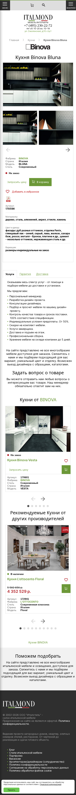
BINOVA (23, 158)
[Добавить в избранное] (66, 460)
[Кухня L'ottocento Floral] (38, 548)
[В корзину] (66, 469)
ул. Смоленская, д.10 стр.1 (38, 31)
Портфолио (15, 755)
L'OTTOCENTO (29, 601)
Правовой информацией (50, 784)
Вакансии (15, 758)
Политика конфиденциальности (28, 764)
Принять (11, 790)
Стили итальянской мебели (25, 752)
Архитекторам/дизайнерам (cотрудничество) (36, 761)
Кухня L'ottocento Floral (25, 579)
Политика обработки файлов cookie (30, 770)
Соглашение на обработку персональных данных (39, 767)
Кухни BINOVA (38, 642)
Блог (12, 749)
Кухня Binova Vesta (22, 460)
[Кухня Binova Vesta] (38, 429)
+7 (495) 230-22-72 (38, 25)
